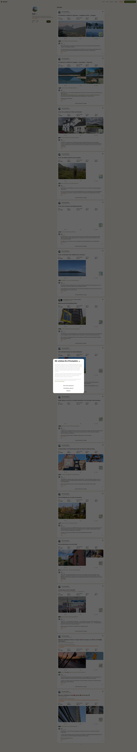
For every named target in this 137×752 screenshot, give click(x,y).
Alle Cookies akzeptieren (68, 385)
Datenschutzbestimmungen (59, 381)
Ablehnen (68, 390)
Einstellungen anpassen (68, 388)
